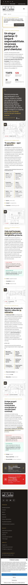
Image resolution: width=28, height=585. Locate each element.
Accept (14, 574)
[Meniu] (23, 8)
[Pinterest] (10, 2)
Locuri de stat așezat (7, 536)
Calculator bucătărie (7, 530)
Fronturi (4, 510)
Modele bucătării (6, 507)
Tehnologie (4, 538)
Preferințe (14, 580)
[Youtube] (8, 2)
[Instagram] (6, 2)
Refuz (14, 577)
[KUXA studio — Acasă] (8, 8)
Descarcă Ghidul (19, 24)
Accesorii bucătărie (6, 521)
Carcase (4, 517)
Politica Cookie (7, 582)
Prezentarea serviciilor (7, 547)
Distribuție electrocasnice (8, 524)
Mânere (4, 514)
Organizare (4, 532)
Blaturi (3, 512)
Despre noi (4, 545)
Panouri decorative (6, 519)
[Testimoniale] (12, 2)
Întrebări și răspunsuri (7, 549)
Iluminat (4, 534)
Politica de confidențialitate (18, 582)
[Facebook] (3, 2)
